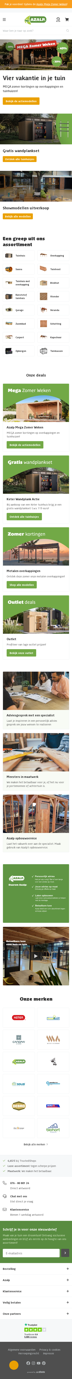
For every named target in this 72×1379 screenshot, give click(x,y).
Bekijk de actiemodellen (21, 101)
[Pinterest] (44, 1363)
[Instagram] (33, 1363)
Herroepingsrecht (28, 1353)
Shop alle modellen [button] (22, 584)
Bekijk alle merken (34, 1144)
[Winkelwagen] (67, 19)
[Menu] (4, 19)
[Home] (35, 19)
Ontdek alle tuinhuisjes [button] (24, 516)
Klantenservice (19, 1209)
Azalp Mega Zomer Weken (51, 4)
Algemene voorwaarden (21, 1349)
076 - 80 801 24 (19, 1183)
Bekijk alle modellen (18, 216)
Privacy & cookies (49, 1349)
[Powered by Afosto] (36, 1372)
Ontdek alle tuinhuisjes (19, 159)
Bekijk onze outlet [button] (21, 653)
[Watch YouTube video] (36, 956)
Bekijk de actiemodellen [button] (25, 444)
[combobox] (36, 30)
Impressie (48, 1353)
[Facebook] (28, 1363)
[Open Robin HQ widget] (13, 1365)
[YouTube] (38, 1363)
